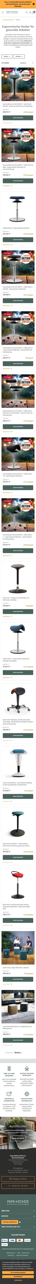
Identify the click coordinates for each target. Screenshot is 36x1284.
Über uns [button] (5, 1211)
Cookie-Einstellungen (22, 1255)
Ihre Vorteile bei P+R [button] (10, 1227)
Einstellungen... (18, 1280)
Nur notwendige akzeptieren (18, 1272)
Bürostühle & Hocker (8, 20)
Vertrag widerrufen (10, 1222)
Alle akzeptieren (18, 1276)
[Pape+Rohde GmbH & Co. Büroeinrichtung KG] (10, 12)
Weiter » (18, 1052)
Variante (6, 56)
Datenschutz (25, 1253)
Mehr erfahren (18, 1138)
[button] (30, 12)
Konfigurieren (18, 118)
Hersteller (18, 56)
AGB (18, 1253)
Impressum (11, 1255)
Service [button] (4, 1216)
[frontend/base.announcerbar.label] (34, 4)
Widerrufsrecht (11, 1253)
